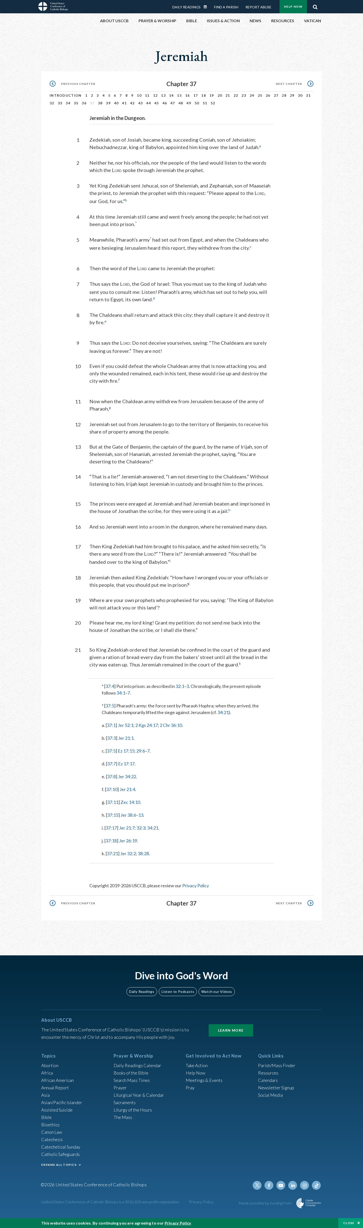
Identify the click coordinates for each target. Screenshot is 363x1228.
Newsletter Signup (276, 1087)
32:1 (180, 686)
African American (57, 1080)
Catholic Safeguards (60, 1154)
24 (252, 95)
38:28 (143, 853)
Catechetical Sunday (60, 1147)
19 (211, 95)
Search (315, 5)
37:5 (109, 705)
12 (155, 95)
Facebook (268, 1185)
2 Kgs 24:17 (146, 725)
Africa (47, 1073)
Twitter (257, 1185)
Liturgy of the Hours (133, 1110)
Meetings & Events (204, 1080)
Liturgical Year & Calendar (139, 1095)
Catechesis (52, 1139)
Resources (268, 1073)
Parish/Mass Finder (276, 1065)
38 (100, 103)
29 (292, 95)
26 (268, 95)
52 (213, 103)
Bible (46, 1117)
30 (300, 95)
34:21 (223, 712)
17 (195, 95)
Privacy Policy (195, 885)
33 (60, 103)
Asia (45, 1095)
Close (349, 1223)
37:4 (109, 686)
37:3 (111, 738)
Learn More (231, 1030)
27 (276, 95)
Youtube (280, 1185)
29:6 (140, 751)
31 (308, 95)
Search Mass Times (132, 1080)
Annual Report (55, 1087)
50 (197, 103)
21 (227, 95)
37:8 (111, 776)
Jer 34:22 (127, 776)
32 (52, 103)
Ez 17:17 (126, 763)
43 (140, 103)
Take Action (197, 1065)
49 (188, 103)
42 (132, 103)
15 (179, 95)
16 (187, 95)
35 (76, 103)
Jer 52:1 (125, 725)
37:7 (111, 763)
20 (220, 95)
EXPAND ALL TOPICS (59, 1165)
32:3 (141, 828)
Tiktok (316, 1185)
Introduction (66, 95)
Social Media (270, 1095)
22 (236, 95)
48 (181, 103)
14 (171, 95)
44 (148, 103)
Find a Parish (226, 7)
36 (84, 103)
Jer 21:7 (127, 828)
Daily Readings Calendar (207, 6)
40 (116, 103)
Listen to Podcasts (177, 991)
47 (172, 103)
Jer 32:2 (128, 853)
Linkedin (292, 1185)
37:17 (111, 828)
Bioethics (50, 1124)
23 (244, 95)
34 (68, 103)
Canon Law (51, 1132)
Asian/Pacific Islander (61, 1102)
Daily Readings (186, 7)
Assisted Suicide (57, 1110)
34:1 (121, 693)
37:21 (112, 853)
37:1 (111, 725)
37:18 (111, 840)
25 (260, 95)
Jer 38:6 (128, 815)
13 (163, 95)
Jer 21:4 (127, 789)
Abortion (50, 1065)
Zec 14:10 (130, 802)
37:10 (111, 789)
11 (147, 95)
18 (203, 95)
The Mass (123, 1117)
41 (124, 103)
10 (139, 95)
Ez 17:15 (126, 751)
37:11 (112, 802)
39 (108, 103)
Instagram (304, 1185)
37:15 (112, 815)
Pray (190, 1087)
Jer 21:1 (126, 738)
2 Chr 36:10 (171, 725)
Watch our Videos (216, 991)
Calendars (268, 1080)
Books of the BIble (131, 1073)
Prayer (120, 1087)
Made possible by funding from (266, 1203)
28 (284, 95)
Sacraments (125, 1102)
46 (164, 103)
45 (156, 103)
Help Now (293, 6)
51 (205, 103)
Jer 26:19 (128, 840)
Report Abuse (258, 7)
